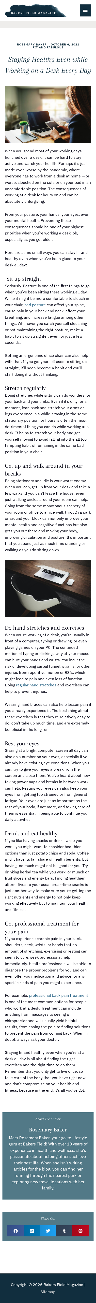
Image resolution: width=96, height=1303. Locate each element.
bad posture (35, 304)
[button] (15, 1230)
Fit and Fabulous (48, 47)
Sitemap (48, 1291)
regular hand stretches (36, 684)
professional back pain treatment (58, 995)
